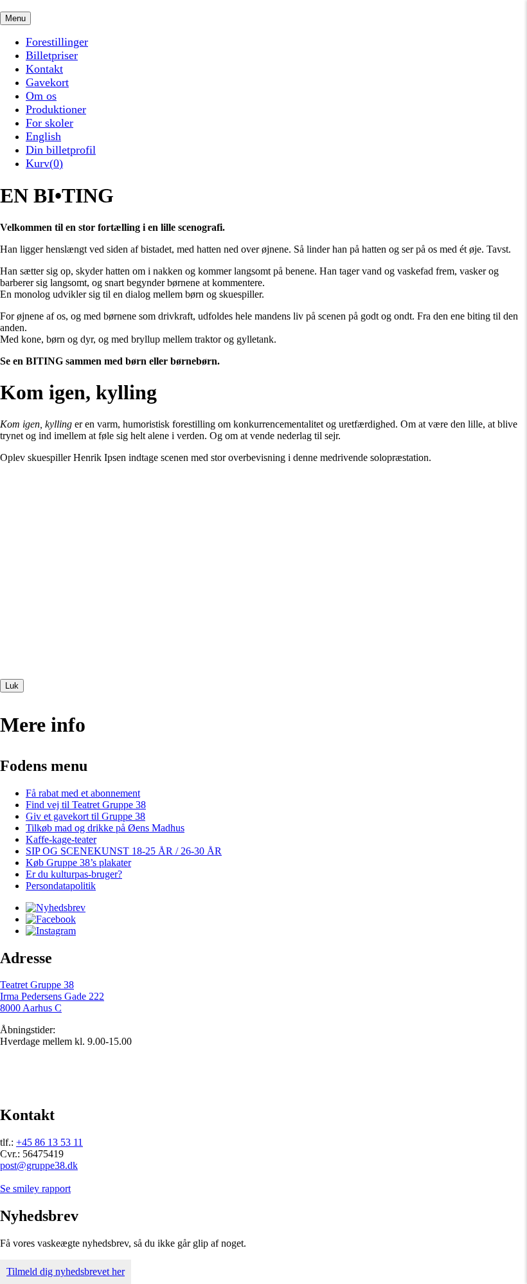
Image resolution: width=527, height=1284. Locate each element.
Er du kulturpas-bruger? (74, 874)
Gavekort (47, 82)
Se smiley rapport (35, 1188)
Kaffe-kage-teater (61, 839)
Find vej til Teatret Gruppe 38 (86, 804)
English (43, 136)
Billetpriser (52, 55)
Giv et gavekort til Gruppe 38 (85, 816)
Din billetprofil (61, 149)
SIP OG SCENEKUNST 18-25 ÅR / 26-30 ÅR (124, 850)
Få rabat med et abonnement (83, 793)
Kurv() (44, 163)
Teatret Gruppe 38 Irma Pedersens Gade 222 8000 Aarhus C (52, 996)
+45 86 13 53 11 (49, 1142)
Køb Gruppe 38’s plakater (78, 862)
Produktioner (56, 109)
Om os (41, 95)
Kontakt (44, 68)
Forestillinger (57, 41)
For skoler (49, 122)
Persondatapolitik (61, 885)
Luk (12, 686)
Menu (15, 18)
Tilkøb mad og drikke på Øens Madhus (105, 827)
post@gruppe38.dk (39, 1165)
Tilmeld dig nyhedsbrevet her (65, 1271)
